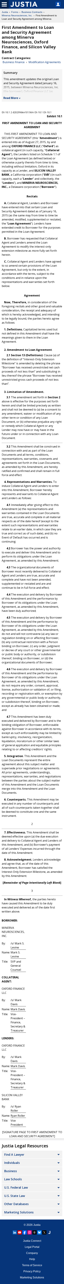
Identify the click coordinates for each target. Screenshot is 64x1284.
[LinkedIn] (15, 1232)
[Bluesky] (39, 1232)
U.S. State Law (14, 1196)
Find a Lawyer (14, 1154)
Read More (10, 98)
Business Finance (14, 62)
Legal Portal (32, 1246)
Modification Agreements (45, 62)
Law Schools (13, 1179)
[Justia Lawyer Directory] (49, 1232)
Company (32, 1253)
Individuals (12, 1163)
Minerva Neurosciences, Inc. (17, 15)
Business (10, 1171)
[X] (44, 1232)
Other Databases (16, 1204)
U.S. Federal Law (16, 1187)
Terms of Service (32, 1265)
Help (32, 1259)
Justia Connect (32, 1240)
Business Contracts (32, 12)
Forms (14, 12)
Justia (5, 12)
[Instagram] (29, 1232)
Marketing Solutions (19, 1212)
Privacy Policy (32, 1271)
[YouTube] (20, 1232)
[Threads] (34, 1232)
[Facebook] (25, 1232)
